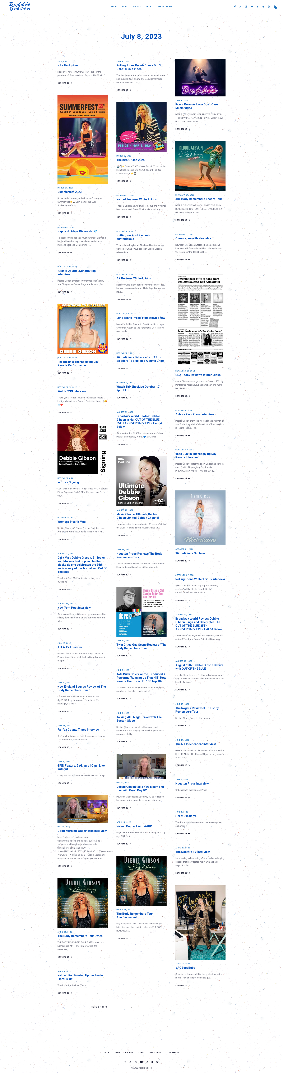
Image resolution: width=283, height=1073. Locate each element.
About (149, 6)
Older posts (99, 1007)
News (125, 6)
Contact (174, 1053)
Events (137, 6)
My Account (165, 6)
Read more (63, 83)
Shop (114, 6)
